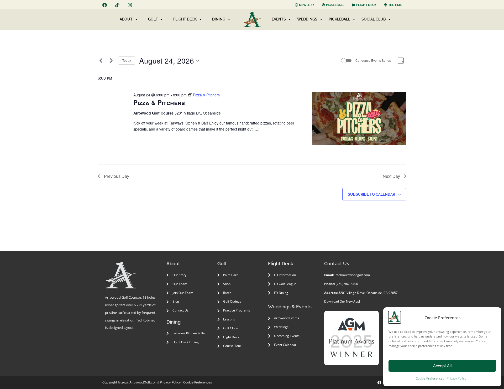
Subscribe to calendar (371, 194)
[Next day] (111, 61)
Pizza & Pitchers (159, 102)
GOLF (153, 19)
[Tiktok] (117, 5)
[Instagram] (130, 5)
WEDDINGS (307, 19)
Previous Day (116, 176)
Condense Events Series (373, 60)
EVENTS (279, 19)
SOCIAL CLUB (373, 19)
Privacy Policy (456, 378)
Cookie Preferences (430, 378)
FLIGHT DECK (185, 19)
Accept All (442, 366)
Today (126, 60)
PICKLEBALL (339, 19)
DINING (218, 19)
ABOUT (126, 19)
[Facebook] (104, 5)
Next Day (391, 176)
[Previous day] (101, 61)
